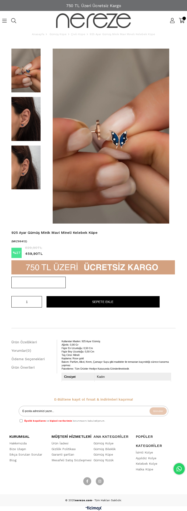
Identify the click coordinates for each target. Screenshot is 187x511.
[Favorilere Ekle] (38, 282)
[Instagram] (100, 481)
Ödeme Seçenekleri (28, 359)
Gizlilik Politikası (64, 449)
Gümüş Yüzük (104, 460)
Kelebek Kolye (146, 463)
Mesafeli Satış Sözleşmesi (71, 460)
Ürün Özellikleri (24, 342)
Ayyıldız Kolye (146, 458)
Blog (12, 460)
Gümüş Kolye (104, 443)
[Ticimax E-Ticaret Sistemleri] (94, 509)
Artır (38, 302)
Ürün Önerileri (23, 367)
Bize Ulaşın (17, 449)
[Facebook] (87, 481)
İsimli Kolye (144, 452)
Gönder (158, 411)
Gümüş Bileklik (105, 449)
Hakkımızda (18, 443)
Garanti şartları (63, 454)
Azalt (14, 302)
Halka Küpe (144, 469)
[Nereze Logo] (93, 20)
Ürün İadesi (60, 443)
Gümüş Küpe (103, 454)
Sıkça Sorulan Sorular (25, 454)
